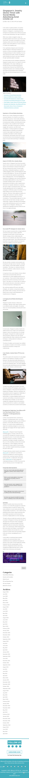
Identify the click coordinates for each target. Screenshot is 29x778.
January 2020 (6, 703)
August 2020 (6, 690)
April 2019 (5, 712)
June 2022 (5, 658)
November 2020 (6, 684)
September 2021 (6, 664)
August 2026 (6, 591)
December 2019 (6, 705)
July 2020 (5, 692)
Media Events (6, 579)
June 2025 (5, 611)
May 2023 (5, 647)
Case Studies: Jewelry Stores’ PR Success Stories (15, 102)
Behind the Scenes (7, 585)
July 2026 (5, 594)
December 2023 (6, 632)
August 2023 (6, 641)
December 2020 (6, 682)
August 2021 (6, 667)
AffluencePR (5, 431)
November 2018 (6, 720)
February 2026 (6, 604)
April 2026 (5, 600)
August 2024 (6, 617)
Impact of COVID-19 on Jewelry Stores (12, 96)
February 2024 (6, 628)
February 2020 (6, 701)
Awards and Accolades (8, 577)
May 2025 (5, 613)
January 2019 (6, 716)
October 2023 (6, 637)
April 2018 (5, 733)
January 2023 (6, 652)
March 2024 (5, 626)
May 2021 (5, 673)
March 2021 (5, 677)
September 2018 (6, 725)
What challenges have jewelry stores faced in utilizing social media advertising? (14, 492)
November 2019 (6, 707)
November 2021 (6, 660)
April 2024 (5, 624)
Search (23, 568)
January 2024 (6, 630)
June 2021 (5, 671)
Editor (5, 21)
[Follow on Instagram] (20, 746)
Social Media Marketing (8, 574)
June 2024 (5, 619)
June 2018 (5, 729)
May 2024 (5, 622)
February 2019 (6, 714)
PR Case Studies (18, 21)
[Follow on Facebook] (12, 746)
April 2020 (5, 697)
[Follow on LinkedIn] (16, 746)
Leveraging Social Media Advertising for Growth (14, 100)
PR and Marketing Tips (8, 581)
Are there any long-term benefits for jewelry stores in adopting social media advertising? (14, 498)
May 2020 (5, 694)
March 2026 (5, 602)
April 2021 (5, 675)
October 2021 (6, 662)
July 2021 (5, 669)
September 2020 (6, 688)
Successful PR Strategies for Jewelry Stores (13, 98)
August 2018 (6, 727)
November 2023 (6, 634)
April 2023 (5, 649)
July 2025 (5, 609)
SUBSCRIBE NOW (14, 752)
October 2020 (6, 686)
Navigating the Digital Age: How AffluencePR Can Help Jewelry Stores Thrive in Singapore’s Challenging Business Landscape (15, 106)
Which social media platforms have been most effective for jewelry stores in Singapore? (13, 478)
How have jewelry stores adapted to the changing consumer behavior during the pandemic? (13, 485)
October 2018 (6, 722)
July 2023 (5, 643)
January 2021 (6, 679)
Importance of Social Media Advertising (12, 95)
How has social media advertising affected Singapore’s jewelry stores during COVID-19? (14, 471)
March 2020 (5, 699)
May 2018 (5, 731)
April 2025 (5, 615)
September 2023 (6, 639)
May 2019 (5, 710)
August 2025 (6, 607)
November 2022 (6, 654)
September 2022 (6, 656)
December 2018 (6, 718)
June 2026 (5, 596)
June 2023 (5, 645)
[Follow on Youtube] (9, 746)
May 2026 (5, 598)
